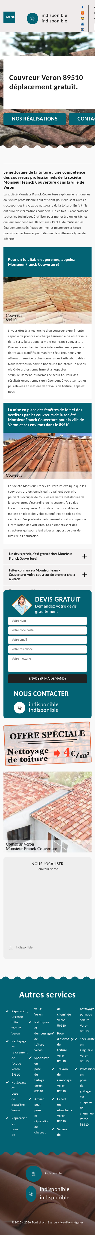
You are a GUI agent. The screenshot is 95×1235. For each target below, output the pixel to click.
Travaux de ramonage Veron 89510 (61, 1080)
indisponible (54, 15)
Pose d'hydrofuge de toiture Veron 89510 (61, 1047)
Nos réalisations (34, 119)
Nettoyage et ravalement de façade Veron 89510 (16, 1058)
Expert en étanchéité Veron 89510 (61, 1110)
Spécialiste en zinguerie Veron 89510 (84, 1050)
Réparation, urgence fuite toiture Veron (16, 1022)
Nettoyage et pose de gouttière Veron (16, 1096)
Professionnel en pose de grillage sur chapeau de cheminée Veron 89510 (84, 1097)
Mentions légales (71, 1222)
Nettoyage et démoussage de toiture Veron (39, 1036)
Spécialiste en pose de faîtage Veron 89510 (39, 1074)
